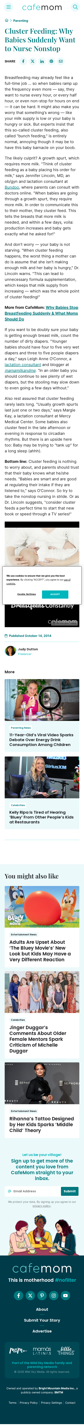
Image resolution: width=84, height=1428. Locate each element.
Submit (70, 1191)
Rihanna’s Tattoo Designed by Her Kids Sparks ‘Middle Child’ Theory (41, 1124)
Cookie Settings (26, 594)
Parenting (20, 21)
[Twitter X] (30, 1295)
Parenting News (21, 727)
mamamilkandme (20, 370)
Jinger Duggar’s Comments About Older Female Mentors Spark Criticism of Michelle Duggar (37, 1039)
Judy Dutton (28, 649)
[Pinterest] (42, 1295)
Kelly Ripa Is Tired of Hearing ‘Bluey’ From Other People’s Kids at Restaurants (41, 817)
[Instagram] (53, 1295)
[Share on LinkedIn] (42, 61)
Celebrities (18, 805)
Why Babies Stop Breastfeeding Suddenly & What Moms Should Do (41, 313)
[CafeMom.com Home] (42, 7)
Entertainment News (24, 934)
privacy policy (42, 1205)
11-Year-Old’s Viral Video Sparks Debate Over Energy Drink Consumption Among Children (41, 739)
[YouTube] (65, 1295)
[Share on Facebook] (23, 61)
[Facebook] (18, 1295)
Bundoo (12, 187)
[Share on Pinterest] (51, 61)
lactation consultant (23, 364)
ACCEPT (55, 594)
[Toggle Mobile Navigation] (8, 7)
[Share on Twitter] (33, 61)
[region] (42, 585)
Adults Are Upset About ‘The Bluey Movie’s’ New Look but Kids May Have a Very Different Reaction (40, 951)
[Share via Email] (61, 61)
